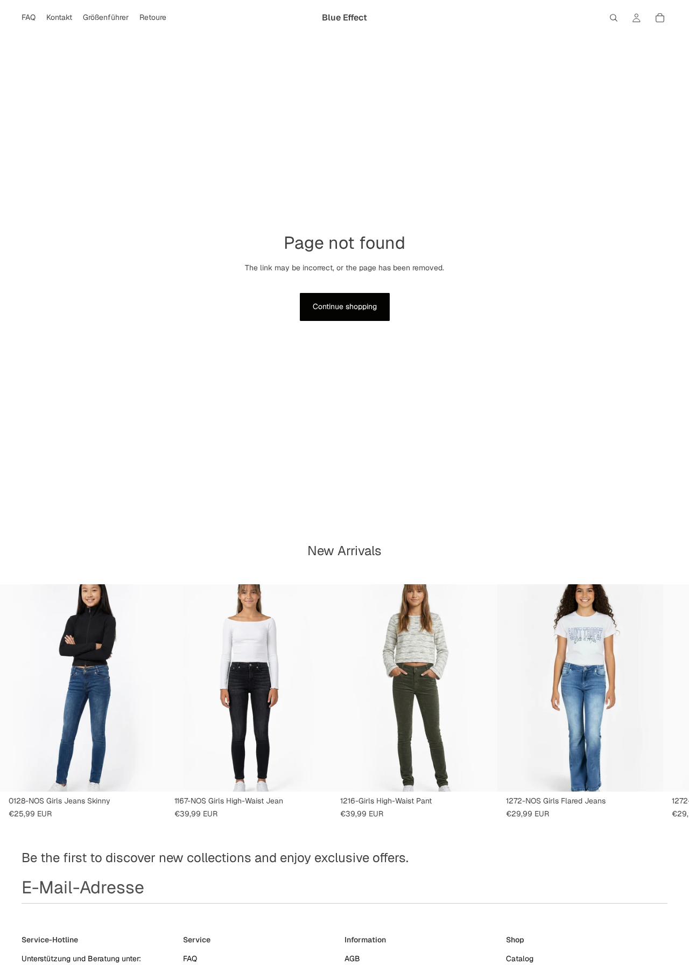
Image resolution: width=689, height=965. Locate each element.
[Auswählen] (149, 775)
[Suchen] (613, 18)
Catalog (519, 958)
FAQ (190, 958)
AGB (352, 958)
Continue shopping (345, 306)
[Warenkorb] (660, 18)
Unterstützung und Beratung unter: (81, 958)
